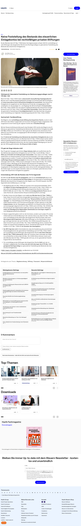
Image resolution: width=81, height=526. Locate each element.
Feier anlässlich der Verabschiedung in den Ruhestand (15, 322)
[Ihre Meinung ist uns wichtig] (3, 523)
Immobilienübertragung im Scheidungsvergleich (42, 294)
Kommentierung (5, 49)
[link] (3, 13)
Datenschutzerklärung (46, 472)
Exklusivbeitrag (25, 383)
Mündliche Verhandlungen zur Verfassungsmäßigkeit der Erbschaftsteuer (15, 279)
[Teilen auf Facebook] (7, 91)
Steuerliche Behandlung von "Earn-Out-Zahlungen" (15, 317)
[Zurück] (54, 388)
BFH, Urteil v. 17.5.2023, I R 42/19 (12, 250)
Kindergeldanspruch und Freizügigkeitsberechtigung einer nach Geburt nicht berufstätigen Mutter (43, 319)
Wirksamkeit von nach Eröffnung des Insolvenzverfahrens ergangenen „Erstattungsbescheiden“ (15, 301)
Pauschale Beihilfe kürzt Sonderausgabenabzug (14, 296)
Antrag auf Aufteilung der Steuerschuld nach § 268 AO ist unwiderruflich (15, 285)
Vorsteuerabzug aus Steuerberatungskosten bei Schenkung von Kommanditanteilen (42, 313)
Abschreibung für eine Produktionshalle (12, 312)
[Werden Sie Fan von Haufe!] (44, 502)
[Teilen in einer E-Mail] (2, 91)
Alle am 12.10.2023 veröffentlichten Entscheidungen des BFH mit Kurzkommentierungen (27, 253)
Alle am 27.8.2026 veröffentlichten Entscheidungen (43, 299)
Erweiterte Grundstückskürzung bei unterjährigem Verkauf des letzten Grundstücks (43, 289)
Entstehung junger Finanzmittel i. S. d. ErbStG (42, 303)
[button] (77, 8)
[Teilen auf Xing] (9, 91)
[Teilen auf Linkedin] (11, 91)
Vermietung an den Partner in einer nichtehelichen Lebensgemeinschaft (14, 307)
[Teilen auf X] (4, 91)
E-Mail (26, 465)
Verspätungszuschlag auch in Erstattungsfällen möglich (42, 283)
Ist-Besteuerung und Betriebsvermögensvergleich (43, 278)
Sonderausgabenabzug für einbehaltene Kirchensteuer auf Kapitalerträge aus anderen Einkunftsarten (15, 291)
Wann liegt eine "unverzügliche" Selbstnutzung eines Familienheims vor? (43, 273)
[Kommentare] (59, 49)
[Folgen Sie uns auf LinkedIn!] (42, 502)
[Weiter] (57, 388)
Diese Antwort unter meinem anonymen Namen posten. (16, 346)
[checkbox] (1, 346)
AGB (44, 471)
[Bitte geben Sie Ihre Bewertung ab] (53, 49)
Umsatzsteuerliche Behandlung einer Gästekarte (42, 308)
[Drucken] (56, 49)
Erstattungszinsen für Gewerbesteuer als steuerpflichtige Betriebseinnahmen (15, 273)
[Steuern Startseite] (4, 8)
